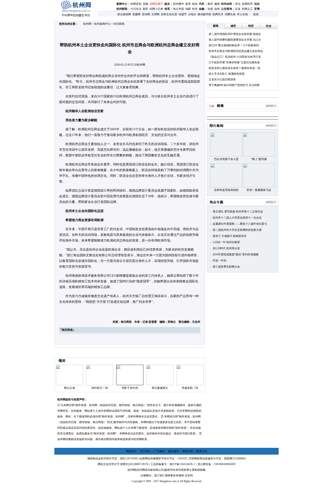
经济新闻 (118, 23)
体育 (167, 8)
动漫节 (183, 14)
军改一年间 (219, 260)
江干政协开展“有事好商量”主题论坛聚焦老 (234, 62)
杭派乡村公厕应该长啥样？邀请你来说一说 (234, 68)
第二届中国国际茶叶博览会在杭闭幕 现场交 (235, 34)
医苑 (256, 14)
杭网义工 (247, 8)
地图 (188, 8)
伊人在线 (242, 14)
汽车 (201, 3)
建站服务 (173, 451)
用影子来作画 (130, 387)
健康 (217, 3)
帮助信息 (187, 451)
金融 (201, 8)
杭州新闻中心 (102, 23)
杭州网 (87, 23)
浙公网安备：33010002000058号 (216, 464)
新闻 (215, 25)
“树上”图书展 (259, 159)
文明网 (155, 14)
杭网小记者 (156, 8)
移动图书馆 (204, 14)
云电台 (192, 14)
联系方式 (201, 451)
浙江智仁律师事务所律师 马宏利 (173, 475)
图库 (145, 8)
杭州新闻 (121, 8)
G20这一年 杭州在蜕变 (226, 242)
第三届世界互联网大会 (226, 266)
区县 (238, 8)
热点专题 (178, 8)
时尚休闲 (226, 3)
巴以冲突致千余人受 (226, 159)
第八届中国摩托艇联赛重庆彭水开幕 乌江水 (235, 39)
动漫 (210, 8)
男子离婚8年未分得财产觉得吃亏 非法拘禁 (234, 85)
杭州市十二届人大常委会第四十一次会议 (237, 217)
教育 (210, 3)
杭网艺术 (217, 14)
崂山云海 (69, 387)
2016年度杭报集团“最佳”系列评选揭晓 (235, 254)
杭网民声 (247, 3)
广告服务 (159, 451)
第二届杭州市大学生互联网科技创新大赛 (237, 230)
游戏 (217, 8)
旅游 (195, 3)
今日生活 (135, 8)
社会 (268, 25)
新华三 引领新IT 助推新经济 (229, 236)
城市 (233, 25)
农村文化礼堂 (169, 14)
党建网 (136, 14)
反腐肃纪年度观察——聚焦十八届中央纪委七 (240, 223)
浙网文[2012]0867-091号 (134, 464)
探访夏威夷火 (160, 387)
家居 (188, 3)
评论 (238, 3)
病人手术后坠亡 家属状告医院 (227, 73)
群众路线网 (124, 14)
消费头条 (230, 14)
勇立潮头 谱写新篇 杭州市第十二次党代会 (238, 211)
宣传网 (146, 14)
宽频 (145, 3)
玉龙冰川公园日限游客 (222, 79)
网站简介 (131, 451)
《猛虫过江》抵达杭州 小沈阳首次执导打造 (235, 56)
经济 (251, 25)
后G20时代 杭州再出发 (226, 248)
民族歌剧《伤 (190, 387)
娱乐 (167, 3)
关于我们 (145, 451)
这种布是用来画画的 (226, 190)
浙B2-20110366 (129, 458)
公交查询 (226, 8)
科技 (195, 8)
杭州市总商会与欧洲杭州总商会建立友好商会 (236, 51)
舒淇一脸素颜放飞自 (259, 190)
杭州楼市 (178, 3)
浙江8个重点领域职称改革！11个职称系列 (234, 45)
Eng (64, 15)
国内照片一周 (100, 387)
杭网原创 (135, 3)
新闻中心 (121, 3)
